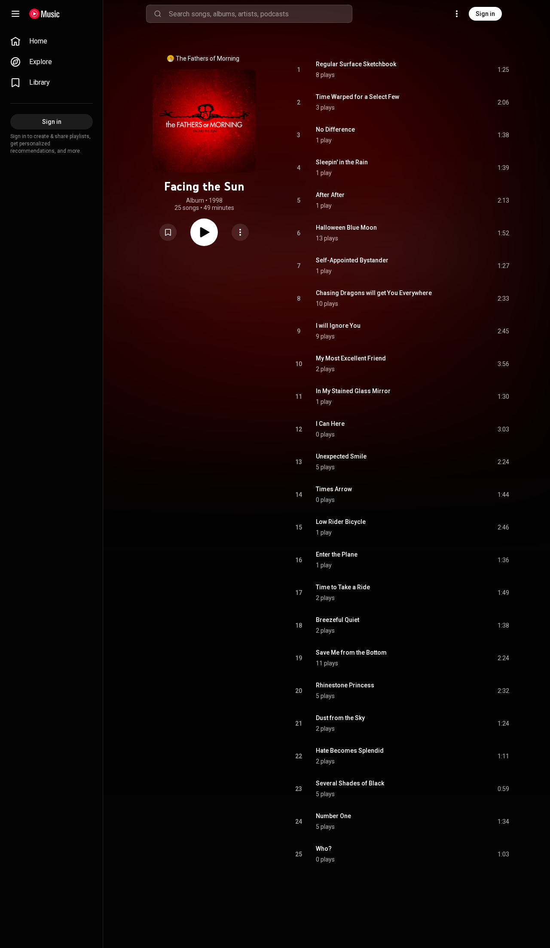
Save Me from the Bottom (351, 652)
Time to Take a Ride (343, 587)
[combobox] (260, 13)
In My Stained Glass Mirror (353, 391)
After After (330, 194)
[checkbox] (503, 70)
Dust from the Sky (340, 717)
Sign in (485, 13)
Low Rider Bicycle (341, 521)
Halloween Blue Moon (346, 227)
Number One (333, 816)
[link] (51, 41)
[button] (168, 232)
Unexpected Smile (341, 456)
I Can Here (330, 423)
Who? (324, 848)
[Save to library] (168, 232)
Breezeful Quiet (337, 619)
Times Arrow (334, 489)
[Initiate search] (158, 14)
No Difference (335, 129)
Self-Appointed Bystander (352, 260)
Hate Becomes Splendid (350, 750)
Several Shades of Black (350, 783)
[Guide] (15, 14)
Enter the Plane (337, 554)
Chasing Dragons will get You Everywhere (374, 292)
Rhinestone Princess (345, 685)
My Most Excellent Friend (351, 358)
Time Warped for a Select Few (357, 96)
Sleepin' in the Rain (342, 162)
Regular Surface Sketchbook (356, 64)
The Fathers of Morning (207, 58)
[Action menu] (240, 232)
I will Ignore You (338, 325)
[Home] (44, 14)
